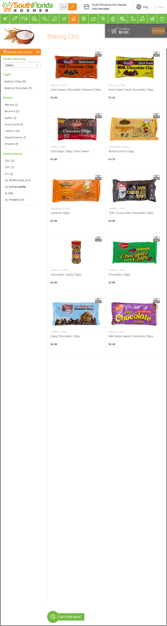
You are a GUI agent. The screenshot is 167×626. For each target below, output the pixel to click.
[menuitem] (5, 19)
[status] (124, 29)
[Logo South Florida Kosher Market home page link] (27, 7)
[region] (136, 31)
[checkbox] (22, 81)
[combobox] (68, 6)
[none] (76, 79)
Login (160, 7)
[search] (72, 6)
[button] (107, 7)
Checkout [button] (158, 30)
